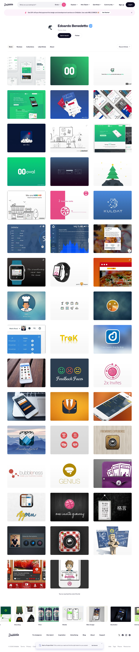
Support (102, 635)
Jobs (109, 646)
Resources (127, 646)
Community (108, 4)
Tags (114, 646)
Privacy (28, 646)
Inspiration (62, 635)
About (92, 635)
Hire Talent (84, 4)
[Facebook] (123, 635)
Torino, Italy (62, 30)
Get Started (105, 12)
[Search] (64, 5)
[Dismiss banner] (102, 643)
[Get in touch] (33, 81)
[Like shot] (41, 81)
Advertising (74, 635)
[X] (119, 635)
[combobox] (35, 4)
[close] (131, 12)
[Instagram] (126, 635)
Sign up (121, 5)
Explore (73, 4)
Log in (130, 4)
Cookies (35, 646)
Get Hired (96, 4)
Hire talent (50, 635)
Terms (23, 646)
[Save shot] (37, 81)
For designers (37, 635)
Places (120, 646)
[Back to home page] (8, 4)
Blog (84, 635)
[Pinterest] (130, 635)
